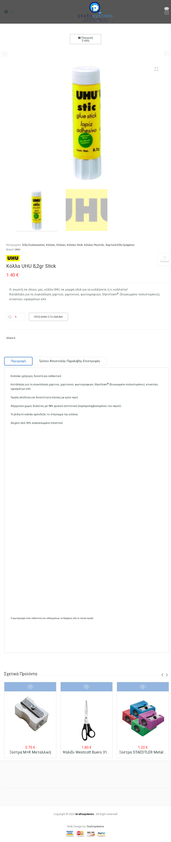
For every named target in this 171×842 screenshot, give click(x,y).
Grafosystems (95, 826)
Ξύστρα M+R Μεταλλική (30, 752)
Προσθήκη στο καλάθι (48, 316)
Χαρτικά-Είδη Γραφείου (120, 244)
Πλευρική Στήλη (87, 39)
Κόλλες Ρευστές (94, 244)
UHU (17, 249)
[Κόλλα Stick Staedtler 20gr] (166, 54)
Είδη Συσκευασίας (33, 244)
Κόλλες (50, 244)
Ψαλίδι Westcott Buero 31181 (88, 752)
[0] (166, 12)
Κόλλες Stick (75, 244)
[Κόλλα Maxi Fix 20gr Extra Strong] (4, 54)
